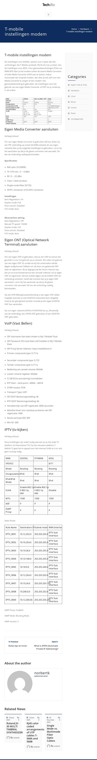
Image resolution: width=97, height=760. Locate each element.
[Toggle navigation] (48, 14)
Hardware (84, 29)
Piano (73, 113)
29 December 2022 (50, 720)
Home (74, 29)
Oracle (73, 107)
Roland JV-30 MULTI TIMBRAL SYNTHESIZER (14, 728)
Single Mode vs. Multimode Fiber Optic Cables (53, 733)
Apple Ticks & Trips (79, 85)
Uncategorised (77, 119)
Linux (73, 96)
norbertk (16, 738)
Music (73, 102)
